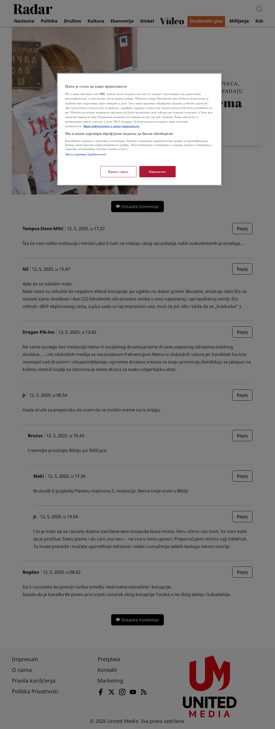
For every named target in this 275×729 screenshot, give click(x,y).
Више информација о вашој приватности (111, 126)
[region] (139, 129)
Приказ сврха (118, 172)
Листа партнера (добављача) (85, 154)
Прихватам (157, 172)
